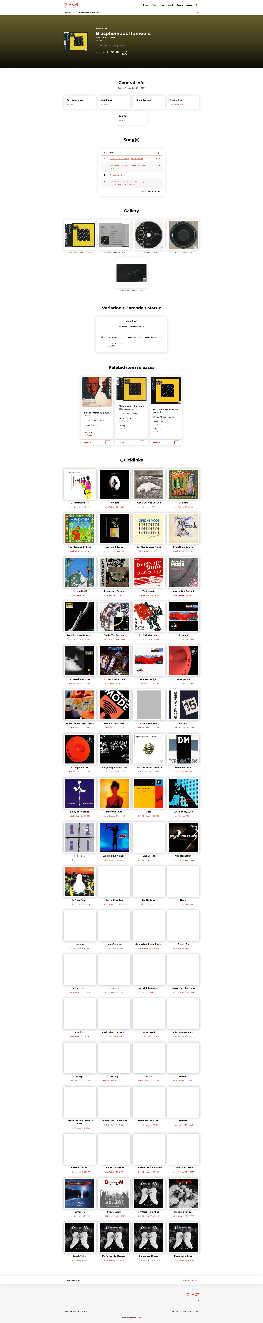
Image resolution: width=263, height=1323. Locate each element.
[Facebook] (198, 1300)
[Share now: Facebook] (107, 52)
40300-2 (122, 428)
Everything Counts (118, 182)
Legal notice (187, 1311)
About (189, 5)
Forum (180, 5)
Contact (196, 1311)
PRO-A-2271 (88, 435)
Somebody (114, 175)
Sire (85, 428)
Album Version (137, 159)
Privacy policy (175, 1311)
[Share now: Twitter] (112, 52)
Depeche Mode (102, 29)
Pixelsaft (139, 1317)
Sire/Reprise (123, 421)
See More (87, 442)
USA (100, 41)
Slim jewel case (176, 104)
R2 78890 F (105, 104)
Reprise (70, 104)
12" (85, 420)
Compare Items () (72, 1280)
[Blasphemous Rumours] (97, 392)
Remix (123, 175)
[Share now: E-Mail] (117, 52)
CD (97, 46)
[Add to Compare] (107, 442)
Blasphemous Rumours (123, 33)
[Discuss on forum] (124, 52)
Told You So (114, 166)
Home (145, 5)
